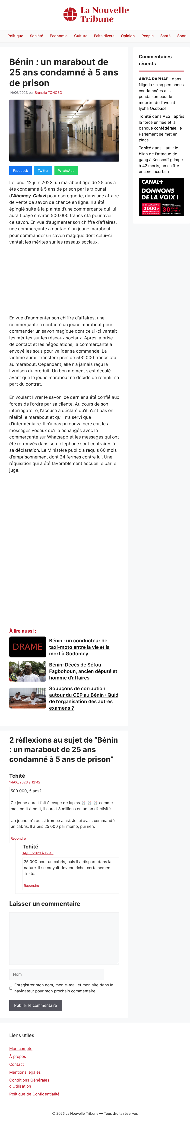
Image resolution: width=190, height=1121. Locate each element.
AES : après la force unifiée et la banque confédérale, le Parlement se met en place (161, 128)
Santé (165, 35)
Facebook (20, 170)
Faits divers (104, 35)
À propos (17, 1056)
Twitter (43, 170)
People (148, 35)
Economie (58, 35)
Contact (16, 1064)
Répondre (18, 838)
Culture (80, 35)
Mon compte (20, 1048)
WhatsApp (66, 170)
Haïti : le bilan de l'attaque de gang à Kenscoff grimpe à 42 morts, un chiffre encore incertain (161, 160)
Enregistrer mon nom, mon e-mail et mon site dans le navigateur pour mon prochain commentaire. (63, 988)
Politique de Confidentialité (34, 1094)
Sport (182, 35)
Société (36, 35)
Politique (15, 35)
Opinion (128, 35)
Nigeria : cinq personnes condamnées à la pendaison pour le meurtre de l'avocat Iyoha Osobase (161, 96)
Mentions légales (25, 1072)
